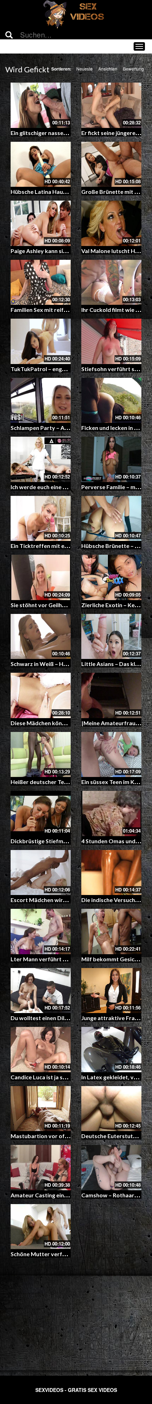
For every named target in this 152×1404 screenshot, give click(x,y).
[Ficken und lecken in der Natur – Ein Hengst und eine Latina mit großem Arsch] (111, 400)
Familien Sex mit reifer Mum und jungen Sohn (69, 309)
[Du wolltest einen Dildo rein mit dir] (41, 990)
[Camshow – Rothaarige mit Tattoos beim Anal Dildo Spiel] (111, 1167)
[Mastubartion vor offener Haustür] (41, 1108)
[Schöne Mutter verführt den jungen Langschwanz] (41, 1226)
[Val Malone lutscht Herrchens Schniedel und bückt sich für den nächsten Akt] (111, 223)
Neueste (84, 69)
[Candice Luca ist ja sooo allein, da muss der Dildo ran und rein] (41, 1049)
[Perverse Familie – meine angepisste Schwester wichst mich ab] (111, 459)
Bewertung (133, 69)
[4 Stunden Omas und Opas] (111, 813)
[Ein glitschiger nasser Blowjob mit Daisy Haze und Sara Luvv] (41, 105)
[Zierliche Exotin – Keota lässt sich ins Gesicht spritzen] (111, 577)
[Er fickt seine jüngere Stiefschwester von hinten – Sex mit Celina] (111, 105)
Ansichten (107, 69)
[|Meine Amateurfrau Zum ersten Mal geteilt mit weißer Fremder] (111, 695)
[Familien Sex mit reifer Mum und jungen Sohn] (41, 282)
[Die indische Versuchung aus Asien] (111, 872)
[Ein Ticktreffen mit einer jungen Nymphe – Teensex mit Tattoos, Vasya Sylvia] (41, 518)
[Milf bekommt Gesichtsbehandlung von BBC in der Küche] (111, 931)
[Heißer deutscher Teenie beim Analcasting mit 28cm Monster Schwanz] (41, 754)
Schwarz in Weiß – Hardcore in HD (55, 663)
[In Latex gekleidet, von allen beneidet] (111, 1049)
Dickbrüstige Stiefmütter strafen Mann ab (66, 841)
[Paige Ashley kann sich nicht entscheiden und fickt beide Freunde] (41, 223)
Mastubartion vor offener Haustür (56, 1135)
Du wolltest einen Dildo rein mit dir (56, 1017)
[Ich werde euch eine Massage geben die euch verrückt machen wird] (41, 459)
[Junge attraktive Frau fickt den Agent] (111, 990)
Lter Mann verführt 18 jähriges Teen (58, 959)
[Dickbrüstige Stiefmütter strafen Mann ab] (41, 813)
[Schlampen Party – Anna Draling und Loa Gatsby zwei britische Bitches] (41, 400)
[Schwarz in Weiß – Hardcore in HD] (41, 636)
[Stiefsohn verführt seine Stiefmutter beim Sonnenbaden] (111, 341)
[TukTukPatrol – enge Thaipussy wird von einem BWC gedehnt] (41, 341)
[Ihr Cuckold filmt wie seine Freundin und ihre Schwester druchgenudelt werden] (111, 282)
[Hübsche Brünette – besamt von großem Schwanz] (111, 518)
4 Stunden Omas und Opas (116, 841)
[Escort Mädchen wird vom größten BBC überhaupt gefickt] (41, 872)
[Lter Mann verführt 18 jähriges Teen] (41, 931)
